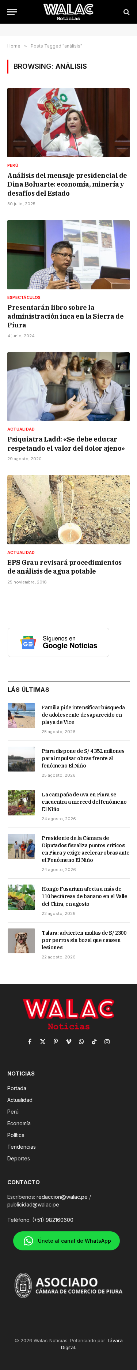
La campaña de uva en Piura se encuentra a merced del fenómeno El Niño (84, 801)
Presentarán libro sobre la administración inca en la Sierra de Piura (65, 316)
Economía (19, 1123)
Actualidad (20, 1100)
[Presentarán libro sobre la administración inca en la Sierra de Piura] (68, 254)
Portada (16, 1088)
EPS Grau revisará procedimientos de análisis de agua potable (64, 566)
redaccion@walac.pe (62, 1197)
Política (15, 1135)
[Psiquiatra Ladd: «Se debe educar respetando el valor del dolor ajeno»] (68, 386)
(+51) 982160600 (52, 1220)
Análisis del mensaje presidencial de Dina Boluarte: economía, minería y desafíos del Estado (67, 184)
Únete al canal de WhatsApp (74, 1241)
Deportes (18, 1158)
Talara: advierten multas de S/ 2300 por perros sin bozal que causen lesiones (84, 940)
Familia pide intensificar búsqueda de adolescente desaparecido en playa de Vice (83, 714)
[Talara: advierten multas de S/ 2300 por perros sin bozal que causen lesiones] (21, 940)
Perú (13, 1111)
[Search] (126, 12)
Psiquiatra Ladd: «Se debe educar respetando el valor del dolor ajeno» (66, 443)
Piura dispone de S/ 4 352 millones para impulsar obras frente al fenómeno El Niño (83, 758)
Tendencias (21, 1147)
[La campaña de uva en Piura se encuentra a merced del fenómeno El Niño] (21, 802)
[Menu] (12, 12)
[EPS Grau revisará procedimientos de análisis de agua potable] (68, 509)
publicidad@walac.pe (33, 1204)
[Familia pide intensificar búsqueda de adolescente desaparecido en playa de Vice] (21, 715)
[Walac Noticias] (68, 12)
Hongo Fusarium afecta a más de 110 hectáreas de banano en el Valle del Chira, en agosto (85, 896)
